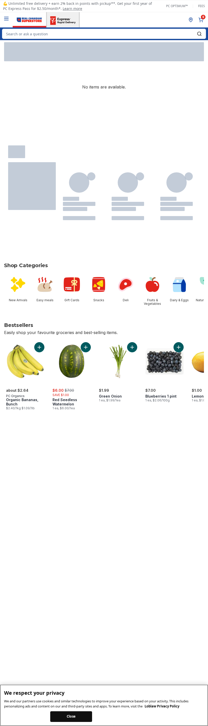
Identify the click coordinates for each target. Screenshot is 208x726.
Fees (201, 6)
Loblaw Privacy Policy (162, 706)
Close (71, 716)
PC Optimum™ (177, 6)
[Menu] (6, 18)
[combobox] (104, 34)
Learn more (72, 8)
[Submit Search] (199, 33)
